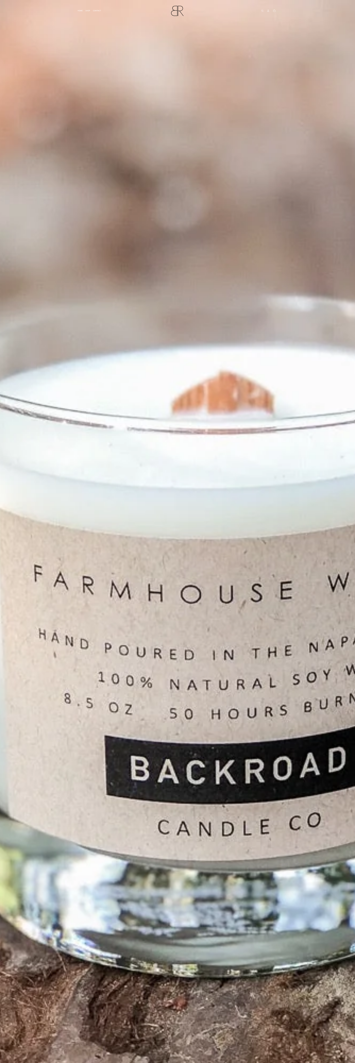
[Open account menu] (268, 11)
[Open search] (262, 11)
